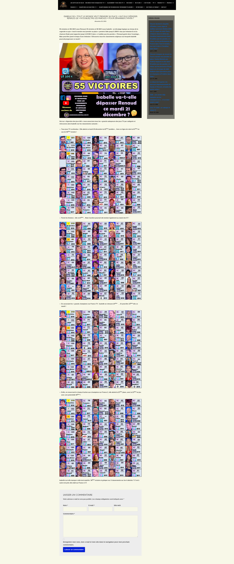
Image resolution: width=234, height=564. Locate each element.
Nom (65, 505)
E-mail (91, 505)
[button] (105, 2)
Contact (164, 7)
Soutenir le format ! (153, 7)
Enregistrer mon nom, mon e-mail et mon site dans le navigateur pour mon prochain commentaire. (96, 543)
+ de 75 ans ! (147, 2)
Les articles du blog (77, 2)
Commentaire (69, 514)
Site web (117, 505)
